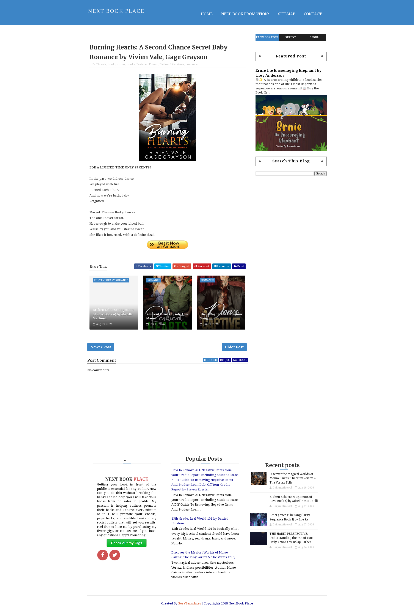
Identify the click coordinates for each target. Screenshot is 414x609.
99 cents (101, 64)
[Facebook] (102, 555)
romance (192, 64)
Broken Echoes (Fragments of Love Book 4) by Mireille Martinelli (113, 314)
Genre (314, 37)
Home (207, 14)
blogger (210, 360)
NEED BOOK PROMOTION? (245, 14)
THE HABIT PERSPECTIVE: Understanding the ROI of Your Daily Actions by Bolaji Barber (291, 538)
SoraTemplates (189, 603)
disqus (225, 360)
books (131, 64)
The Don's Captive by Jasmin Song (221, 316)
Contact (313, 14)
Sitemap (286, 14)
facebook (240, 360)
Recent (290, 37)
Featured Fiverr (147, 64)
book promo (116, 64)
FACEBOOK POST (267, 37)
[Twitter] (114, 555)
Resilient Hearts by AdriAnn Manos (167, 316)
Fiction (164, 64)
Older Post (234, 347)
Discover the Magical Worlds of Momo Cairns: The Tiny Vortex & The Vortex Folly (293, 478)
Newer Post (100, 347)
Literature (177, 64)
